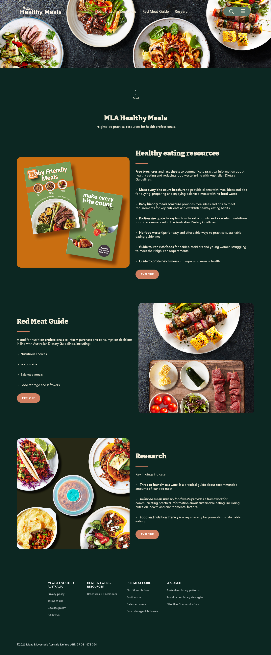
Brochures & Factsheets (102, 594)
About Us (54, 615)
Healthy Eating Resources (115, 11)
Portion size (134, 597)
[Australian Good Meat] (40, 11)
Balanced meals (136, 604)
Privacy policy (56, 594)
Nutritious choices (138, 590)
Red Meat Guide (155, 11)
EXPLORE (147, 274)
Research (182, 11)
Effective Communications (182, 604)
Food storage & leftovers (142, 611)
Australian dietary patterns (183, 590)
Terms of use (55, 601)
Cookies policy (57, 608)
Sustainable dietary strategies (184, 597)
